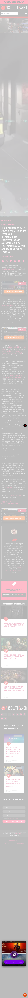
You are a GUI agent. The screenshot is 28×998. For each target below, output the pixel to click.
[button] (25, 425)
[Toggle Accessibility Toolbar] (25, 995)
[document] (14, 499)
